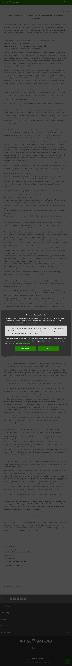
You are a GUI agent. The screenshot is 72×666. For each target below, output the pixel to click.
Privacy (19, 343)
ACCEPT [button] (49, 348)
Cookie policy (26, 343)
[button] (68, 312)
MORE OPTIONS (25, 348)
